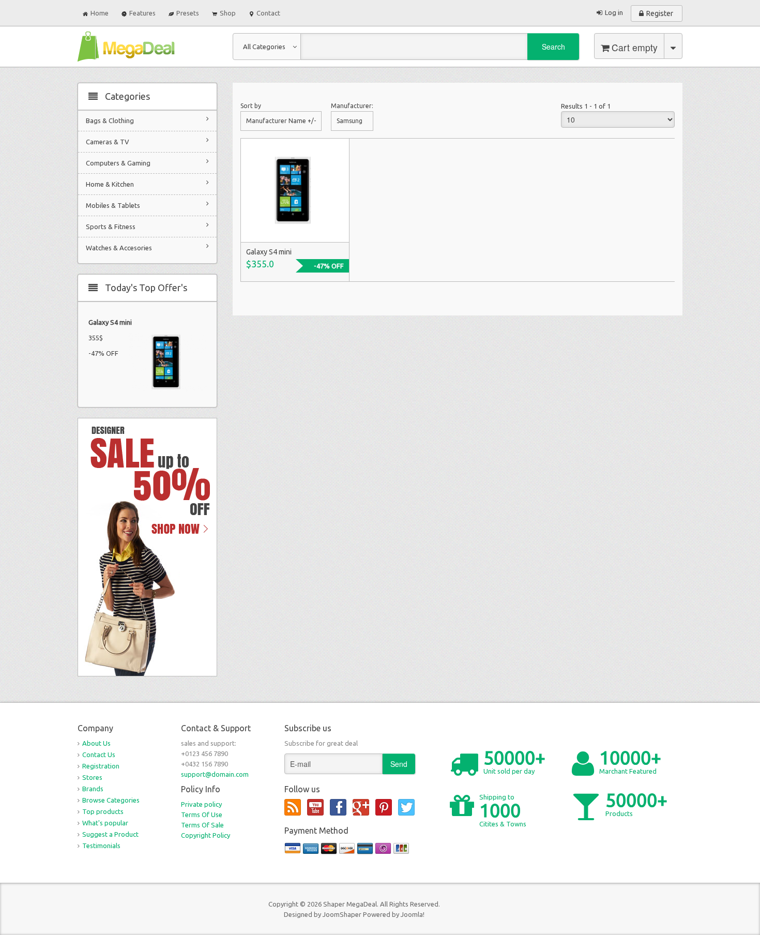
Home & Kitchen (110, 184)
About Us (96, 743)
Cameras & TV (107, 141)
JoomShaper (342, 914)
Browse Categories (111, 800)
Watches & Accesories (119, 247)
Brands (92, 788)
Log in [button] (614, 12)
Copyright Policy (205, 835)
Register (659, 13)
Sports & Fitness (110, 226)
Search (553, 46)
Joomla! (412, 914)
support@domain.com (215, 774)
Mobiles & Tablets (113, 205)
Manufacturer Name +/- (281, 120)
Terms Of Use (201, 814)
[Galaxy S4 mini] (294, 189)
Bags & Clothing (110, 120)
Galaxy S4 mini (110, 322)
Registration (100, 766)
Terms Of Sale (202, 824)
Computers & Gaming (118, 163)
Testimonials (101, 845)
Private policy (201, 804)
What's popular (105, 822)
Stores (92, 777)
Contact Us (98, 754)
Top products (103, 811)
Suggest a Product (110, 834)
